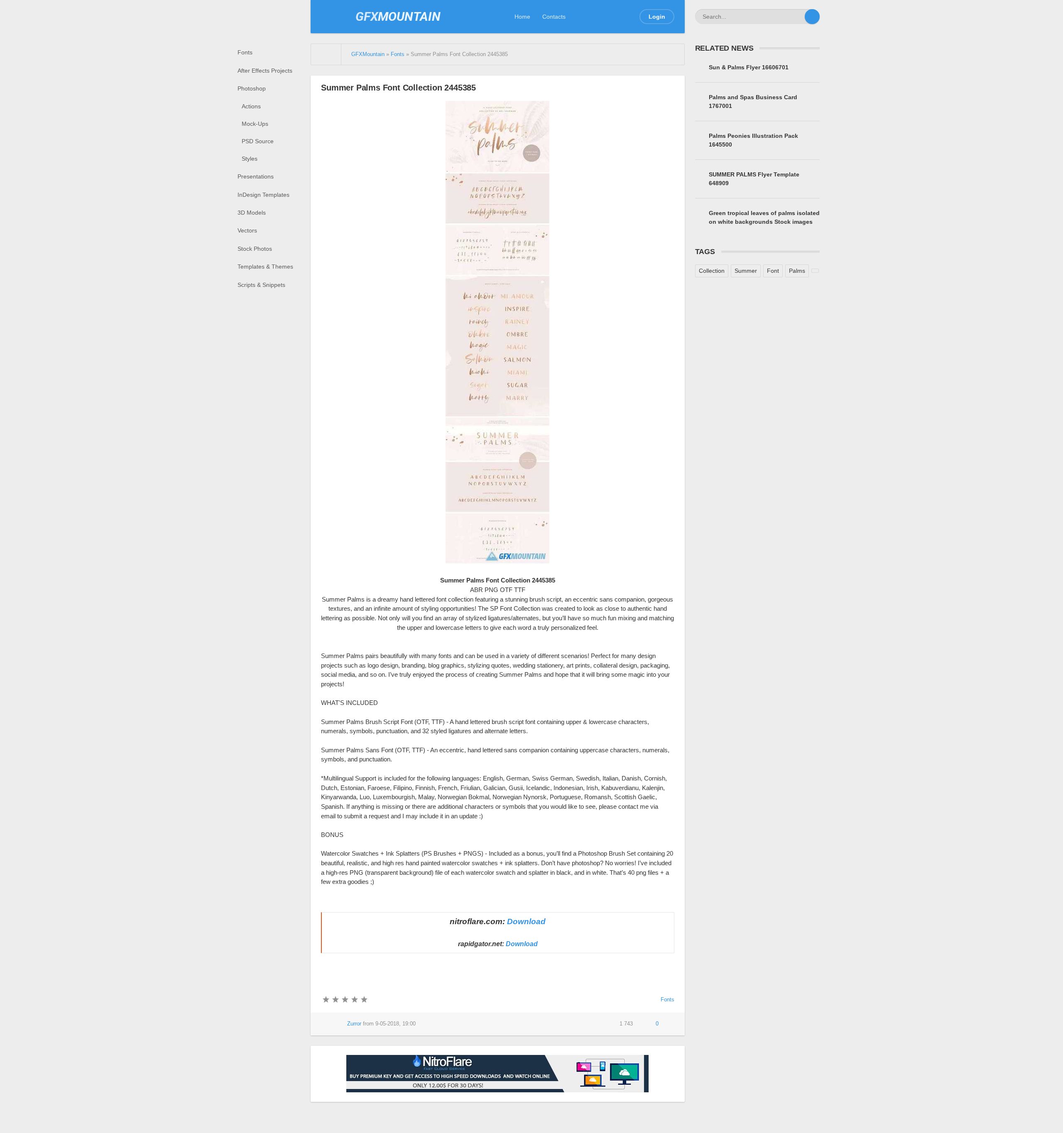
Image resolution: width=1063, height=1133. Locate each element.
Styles (249, 158)
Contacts (554, 16)
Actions (251, 106)
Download (526, 921)
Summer (746, 270)
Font (773, 270)
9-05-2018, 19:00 (395, 1024)
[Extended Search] (797, 16)
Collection (712, 270)
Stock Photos (255, 248)
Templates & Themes (265, 266)
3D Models (252, 212)
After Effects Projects (265, 70)
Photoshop (252, 88)
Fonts (245, 52)
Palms (797, 270)
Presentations (256, 176)
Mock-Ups (255, 123)
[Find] (812, 16)
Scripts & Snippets (261, 284)
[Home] (326, 54)
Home (522, 16)
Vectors (247, 230)
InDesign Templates (263, 194)
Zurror (354, 1024)
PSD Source (258, 141)
